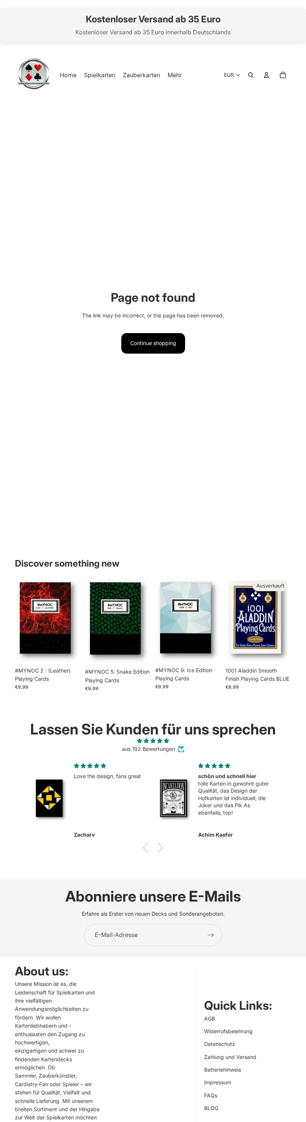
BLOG (211, 1108)
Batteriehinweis (222, 1069)
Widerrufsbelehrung (228, 1031)
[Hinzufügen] (69, 652)
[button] (147, 848)
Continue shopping (153, 343)
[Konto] (266, 75)
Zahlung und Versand (230, 1057)
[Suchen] (251, 75)
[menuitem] (174, 75)
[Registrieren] (211, 935)
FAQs (210, 1095)
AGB (209, 1018)
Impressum (217, 1082)
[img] (153, 741)
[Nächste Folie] (72, 620)
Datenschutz (219, 1044)
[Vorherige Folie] (23, 620)
